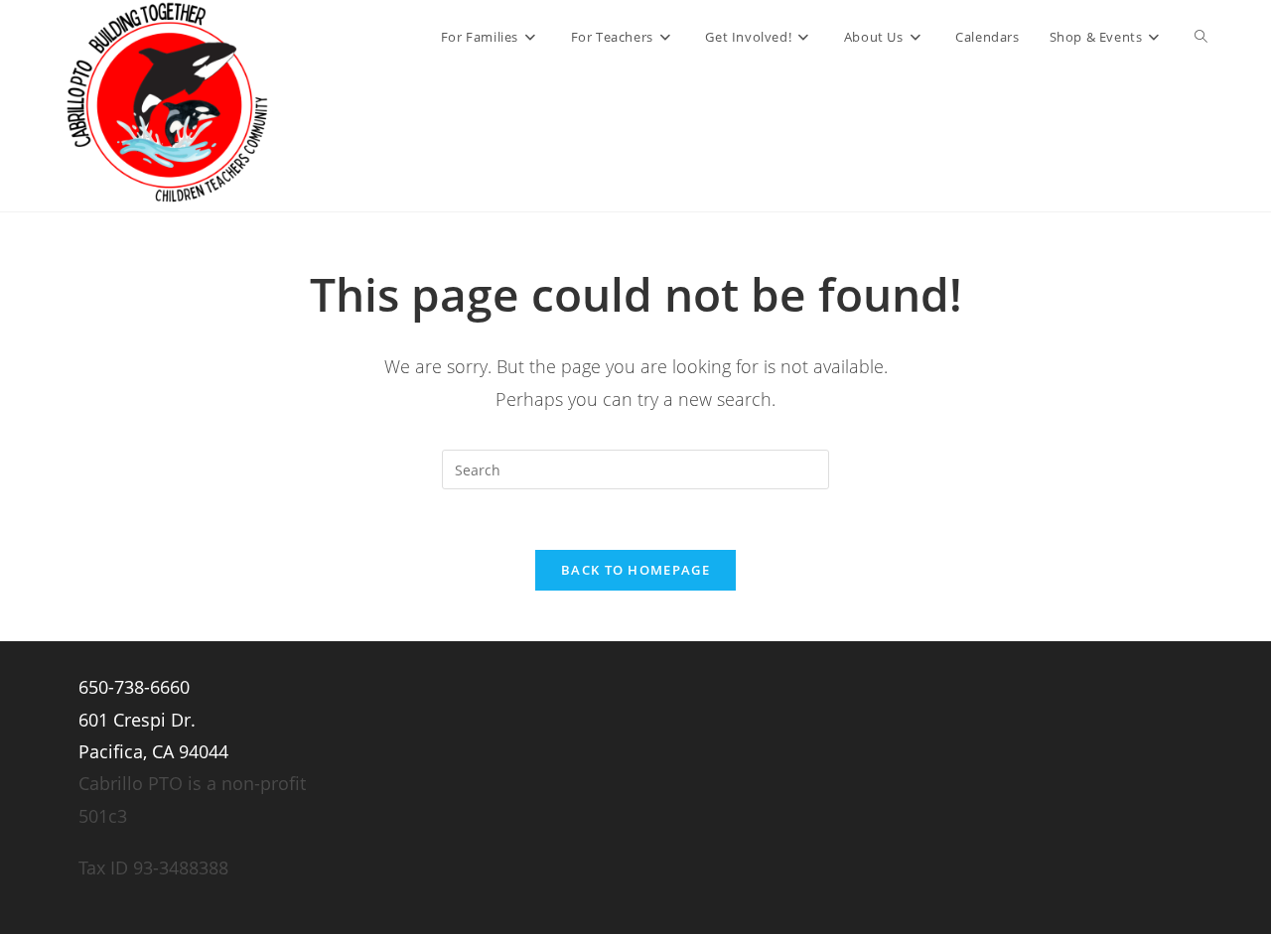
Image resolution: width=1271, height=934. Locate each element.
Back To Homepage (635, 570)
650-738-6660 (134, 687)
